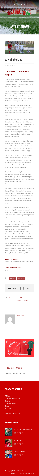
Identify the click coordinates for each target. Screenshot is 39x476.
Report (12, 278)
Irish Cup (21, 278)
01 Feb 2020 (11, 66)
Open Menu (33, 12)
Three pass (18, 440)
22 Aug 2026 (20, 433)
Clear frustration (19, 451)
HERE (19, 413)
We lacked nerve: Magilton (23, 429)
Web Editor (20, 315)
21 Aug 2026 (20, 444)
